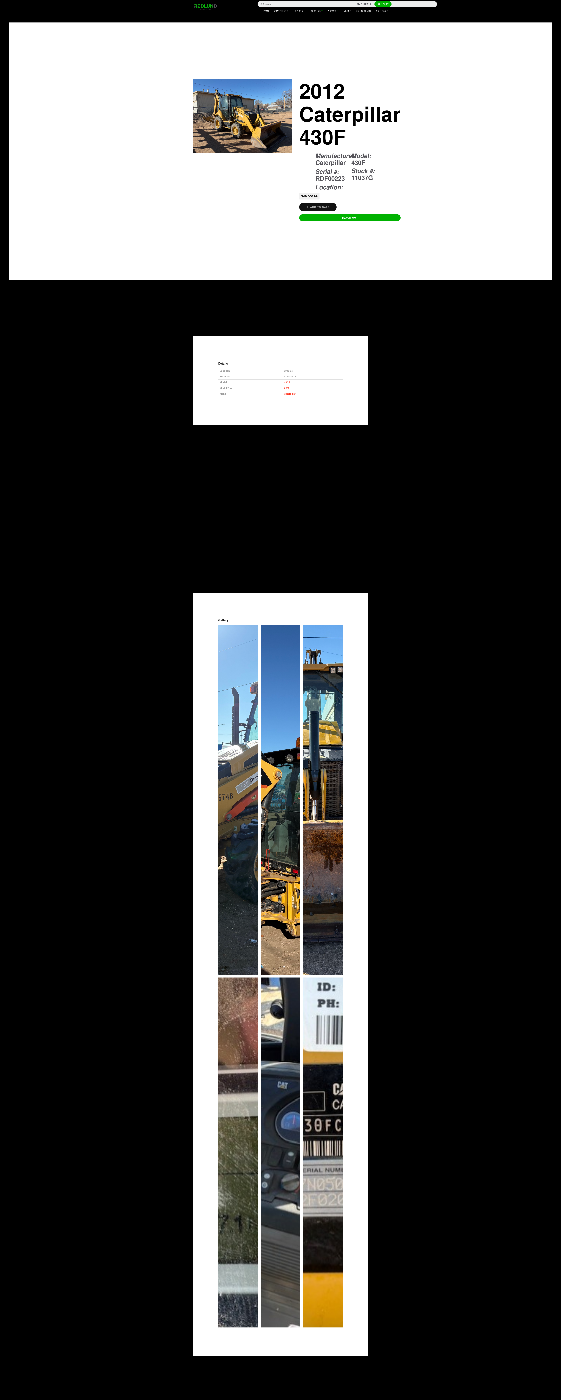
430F (287, 382)
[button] (350, 217)
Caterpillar (290, 393)
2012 (287, 388)
